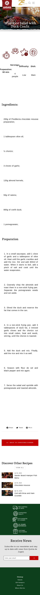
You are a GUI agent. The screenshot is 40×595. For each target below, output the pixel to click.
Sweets (20, 580)
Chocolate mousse (22, 485)
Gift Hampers (20, 582)
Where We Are (20, 588)
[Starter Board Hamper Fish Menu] (7, 475)
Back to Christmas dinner (21, 442)
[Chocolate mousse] (7, 485)
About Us (20, 585)
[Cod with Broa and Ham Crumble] (7, 493)
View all (20, 467)
